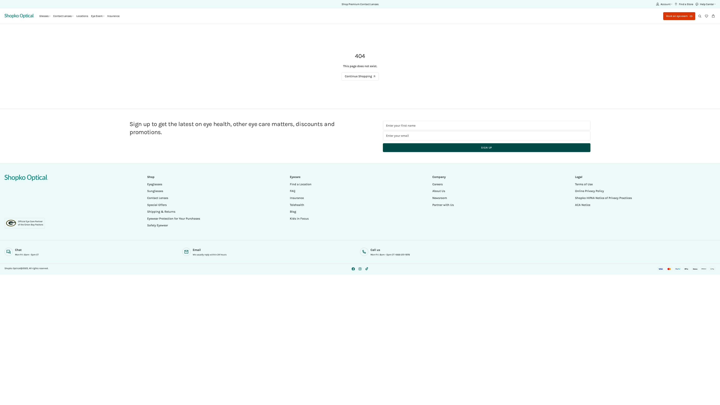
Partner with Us (443, 205)
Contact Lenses (157, 198)
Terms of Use (584, 184)
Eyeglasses (154, 184)
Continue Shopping (358, 76)
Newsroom (439, 198)
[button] (663, 4)
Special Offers (157, 205)
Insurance (113, 16)
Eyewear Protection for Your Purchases (173, 218)
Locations (82, 16)
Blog (293, 211)
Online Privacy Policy (589, 191)
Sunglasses (155, 191)
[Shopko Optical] (19, 16)
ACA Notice (582, 205)
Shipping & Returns (161, 211)
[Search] (700, 16)
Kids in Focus (299, 218)
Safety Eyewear (157, 225)
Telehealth (297, 205)
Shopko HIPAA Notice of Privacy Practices (603, 198)
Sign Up (486, 147)
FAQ (292, 191)
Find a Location (300, 184)
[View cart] (713, 16)
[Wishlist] (706, 16)
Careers (437, 184)
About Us (438, 191)
